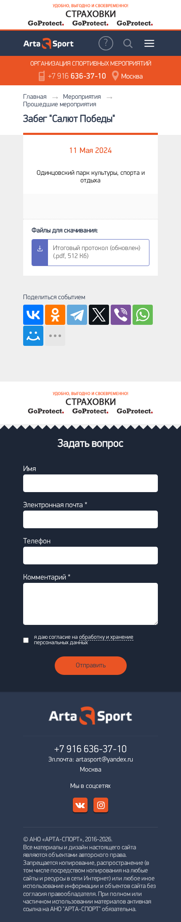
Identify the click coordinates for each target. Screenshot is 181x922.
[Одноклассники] (55, 315)
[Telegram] (77, 315)
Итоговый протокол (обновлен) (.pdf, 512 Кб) (96, 252)
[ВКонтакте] (33, 315)
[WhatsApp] (143, 315)
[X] (99, 315)
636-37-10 (77, 77)
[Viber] (121, 315)
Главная (34, 97)
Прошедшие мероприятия (59, 104)
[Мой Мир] (33, 336)
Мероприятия (82, 97)
